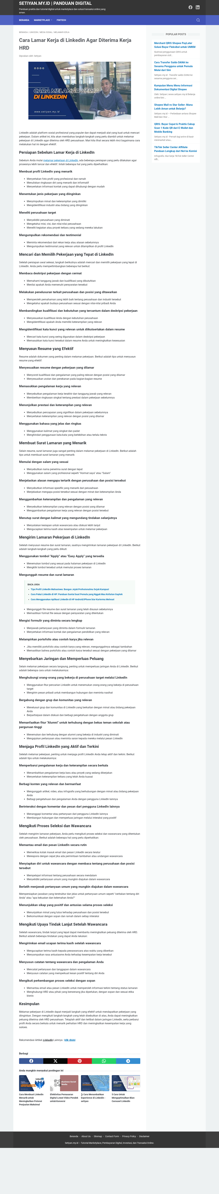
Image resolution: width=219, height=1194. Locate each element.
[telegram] (128, 1061)
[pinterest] (79, 1061)
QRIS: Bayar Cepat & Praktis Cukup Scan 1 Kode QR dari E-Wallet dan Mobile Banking (174, 128)
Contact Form (112, 1136)
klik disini (69, 1040)
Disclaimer (144, 1136)
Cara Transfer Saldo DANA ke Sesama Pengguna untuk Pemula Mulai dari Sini (173, 66)
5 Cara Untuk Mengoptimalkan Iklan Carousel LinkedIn (123, 1097)
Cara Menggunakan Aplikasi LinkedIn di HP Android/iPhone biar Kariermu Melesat (72, 599)
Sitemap (98, 1136)
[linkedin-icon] (197, 7)
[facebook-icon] (190, 7)
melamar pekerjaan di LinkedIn (60, 160)
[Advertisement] (96, 1170)
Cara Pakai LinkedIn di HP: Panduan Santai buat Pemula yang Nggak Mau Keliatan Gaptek (76, 594)
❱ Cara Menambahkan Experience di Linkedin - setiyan (93, 1097)
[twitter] (55, 1061)
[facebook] (31, 1061)
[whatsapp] (104, 1061)
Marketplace (42, 20)
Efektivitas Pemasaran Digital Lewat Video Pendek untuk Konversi (64, 1097)
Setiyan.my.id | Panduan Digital (55, 3)
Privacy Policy (129, 1136)
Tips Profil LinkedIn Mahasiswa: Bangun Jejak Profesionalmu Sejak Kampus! (70, 589)
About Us (86, 1136)
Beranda (24, 20)
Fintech (61, 20)
